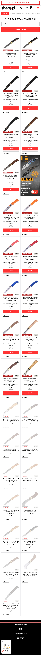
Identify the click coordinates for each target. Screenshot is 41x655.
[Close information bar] (37, 3)
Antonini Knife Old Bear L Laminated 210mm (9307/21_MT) (30, 543)
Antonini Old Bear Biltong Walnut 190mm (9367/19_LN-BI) (11, 339)
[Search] (21, 8)
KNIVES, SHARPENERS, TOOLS (27, 13)
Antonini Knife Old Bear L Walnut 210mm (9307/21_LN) (30, 420)
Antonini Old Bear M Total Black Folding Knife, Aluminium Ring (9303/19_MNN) (11, 136)
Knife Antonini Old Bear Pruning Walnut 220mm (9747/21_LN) (30, 511)
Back (5, 14)
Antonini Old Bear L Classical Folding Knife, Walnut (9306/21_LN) (30, 136)
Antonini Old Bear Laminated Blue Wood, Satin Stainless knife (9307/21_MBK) (10, 299)
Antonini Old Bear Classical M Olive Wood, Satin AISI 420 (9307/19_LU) (11, 480)
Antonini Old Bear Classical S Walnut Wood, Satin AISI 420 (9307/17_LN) (11, 574)
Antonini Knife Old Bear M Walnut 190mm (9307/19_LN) (11, 449)
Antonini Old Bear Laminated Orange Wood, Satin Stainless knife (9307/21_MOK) (11, 217)
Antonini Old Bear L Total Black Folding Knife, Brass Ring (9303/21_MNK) (30, 95)
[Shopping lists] (26, 8)
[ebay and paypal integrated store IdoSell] (20, 650)
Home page (13, 13)
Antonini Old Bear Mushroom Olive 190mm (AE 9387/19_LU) (11, 420)
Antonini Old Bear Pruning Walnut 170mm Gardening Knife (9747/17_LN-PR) (30, 574)
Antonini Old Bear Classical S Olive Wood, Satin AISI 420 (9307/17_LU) (11, 543)
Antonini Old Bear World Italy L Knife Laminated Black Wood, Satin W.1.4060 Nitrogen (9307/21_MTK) (11, 606)
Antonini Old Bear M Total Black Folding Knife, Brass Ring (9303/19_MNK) (11, 95)
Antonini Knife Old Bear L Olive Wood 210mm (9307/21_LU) (30, 479)
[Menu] (38, 8)
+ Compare (6, 72)
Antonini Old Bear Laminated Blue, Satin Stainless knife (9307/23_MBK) (30, 299)
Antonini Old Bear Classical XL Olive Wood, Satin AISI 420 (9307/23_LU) (11, 511)
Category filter (20, 30)
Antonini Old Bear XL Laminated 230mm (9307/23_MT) (11, 55)
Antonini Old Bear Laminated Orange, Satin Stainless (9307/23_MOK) (30, 217)
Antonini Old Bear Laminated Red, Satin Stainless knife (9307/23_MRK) (30, 258)
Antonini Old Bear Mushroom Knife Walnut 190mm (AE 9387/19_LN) (10, 380)
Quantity (11, 67)
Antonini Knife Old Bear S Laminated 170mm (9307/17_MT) (30, 55)
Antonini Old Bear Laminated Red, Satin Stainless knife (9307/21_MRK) (10, 258)
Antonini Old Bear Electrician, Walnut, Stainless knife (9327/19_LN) (10, 177)
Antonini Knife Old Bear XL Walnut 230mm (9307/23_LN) (30, 449)
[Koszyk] (32, 8)
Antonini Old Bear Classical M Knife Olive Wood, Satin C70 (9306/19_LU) (30, 339)
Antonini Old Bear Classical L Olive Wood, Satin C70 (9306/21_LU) (30, 380)
